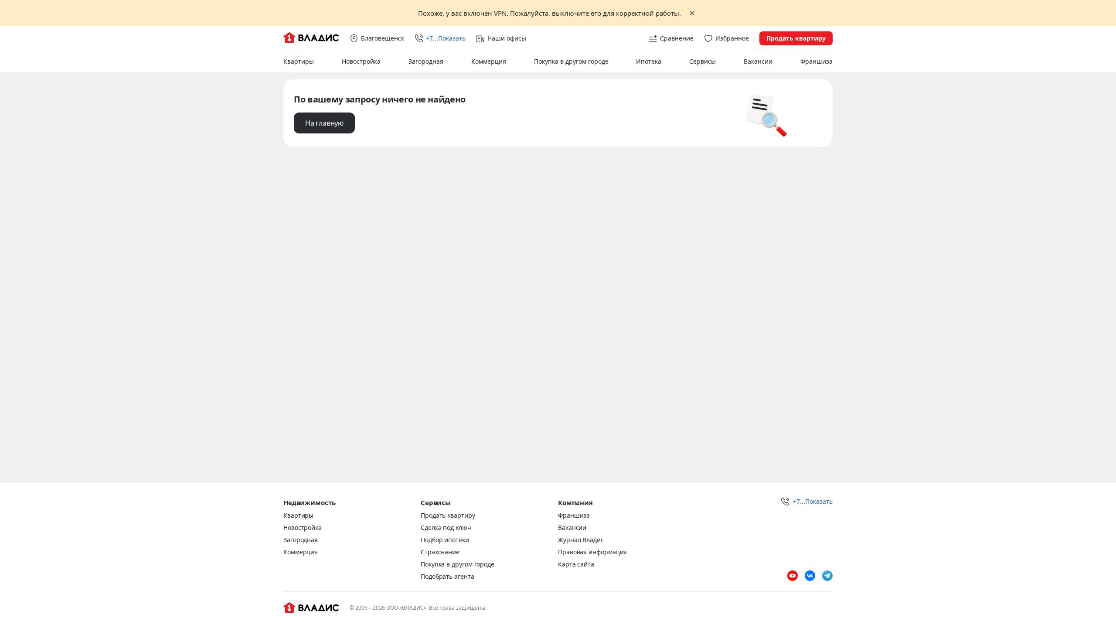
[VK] (810, 575)
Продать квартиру (796, 38)
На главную (324, 123)
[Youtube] (792, 575)
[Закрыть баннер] (692, 13)
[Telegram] (827, 575)
